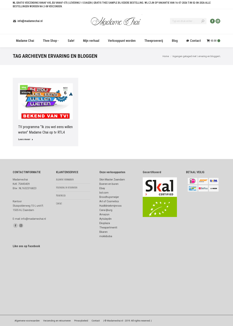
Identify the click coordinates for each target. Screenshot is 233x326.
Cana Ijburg (105, 210)
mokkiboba (105, 236)
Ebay (102, 188)
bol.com (103, 192)
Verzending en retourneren (66, 187)
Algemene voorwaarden (65, 179)
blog (24, 87)
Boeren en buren (109, 183)
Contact (59, 203)
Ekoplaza (104, 223)
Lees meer (24, 139)
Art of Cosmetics (109, 201)
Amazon (104, 214)
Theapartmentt (108, 227)
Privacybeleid (61, 195)
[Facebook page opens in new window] (212, 21)
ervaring (26, 92)
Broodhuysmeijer (109, 197)
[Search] (202, 21)
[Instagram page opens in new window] (218, 21)
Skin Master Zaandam (112, 179)
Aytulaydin (105, 218)
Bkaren (103, 231)
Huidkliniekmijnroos (110, 205)
